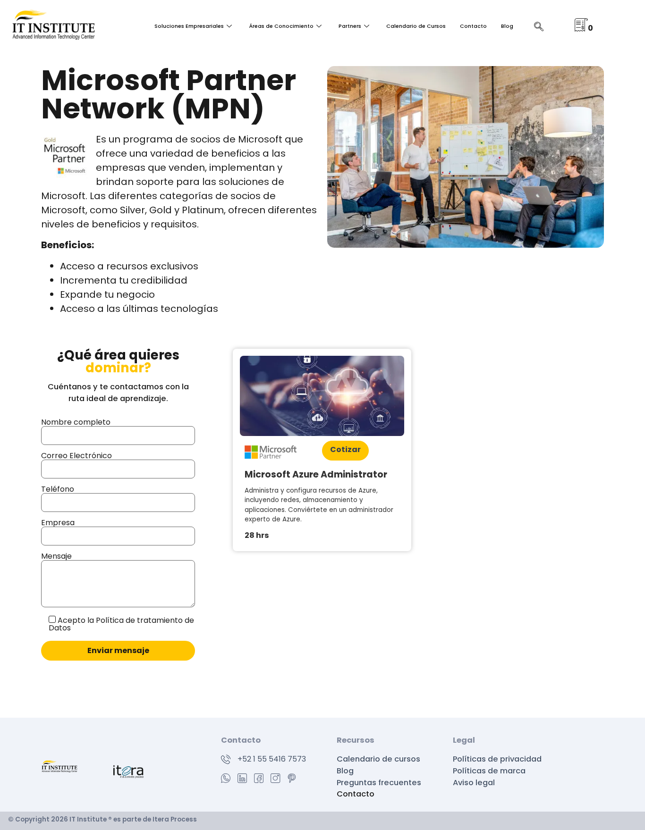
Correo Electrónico (76, 455)
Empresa (58, 522)
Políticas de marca (490, 770)
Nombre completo (75, 422)
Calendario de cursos (378, 759)
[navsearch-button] (538, 27)
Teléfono (57, 489)
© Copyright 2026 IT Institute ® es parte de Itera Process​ (102, 819)
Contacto (473, 26)
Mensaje (56, 556)
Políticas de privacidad (498, 759)
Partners (350, 26)
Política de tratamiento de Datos (121, 624)
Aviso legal (474, 782)
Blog (507, 26)
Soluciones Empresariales (189, 26)
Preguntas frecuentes (379, 782)
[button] (618, 802)
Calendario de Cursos (416, 26)
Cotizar (345, 449)
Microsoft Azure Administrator (316, 474)
